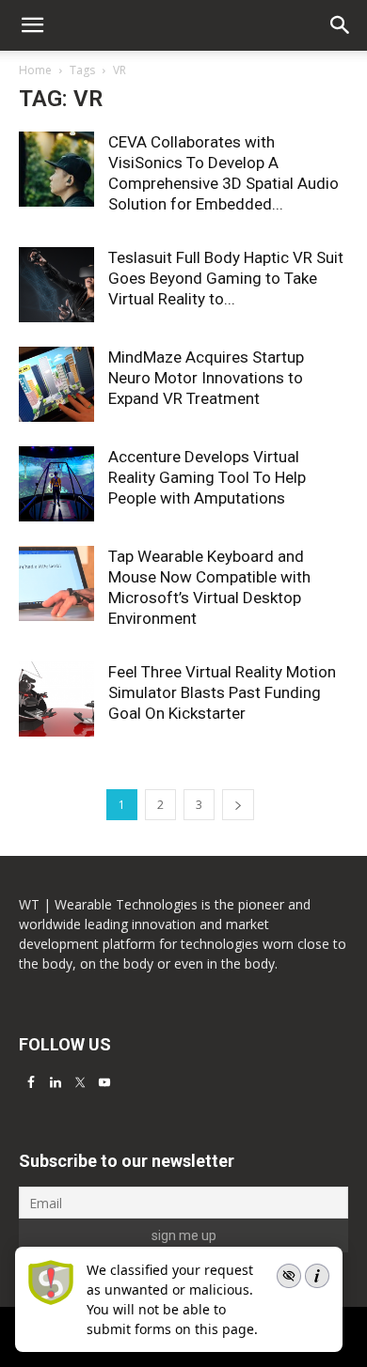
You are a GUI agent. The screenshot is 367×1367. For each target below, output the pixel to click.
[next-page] (238, 804)
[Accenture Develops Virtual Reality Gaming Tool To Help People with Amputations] (56, 483)
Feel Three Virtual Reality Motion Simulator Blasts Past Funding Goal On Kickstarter (222, 692)
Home (35, 70)
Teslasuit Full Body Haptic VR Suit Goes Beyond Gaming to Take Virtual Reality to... (225, 278)
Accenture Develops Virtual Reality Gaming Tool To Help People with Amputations (207, 477)
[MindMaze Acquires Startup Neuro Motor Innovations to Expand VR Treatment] (56, 384)
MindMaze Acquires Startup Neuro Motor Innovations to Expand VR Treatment (206, 378)
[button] (340, 25)
